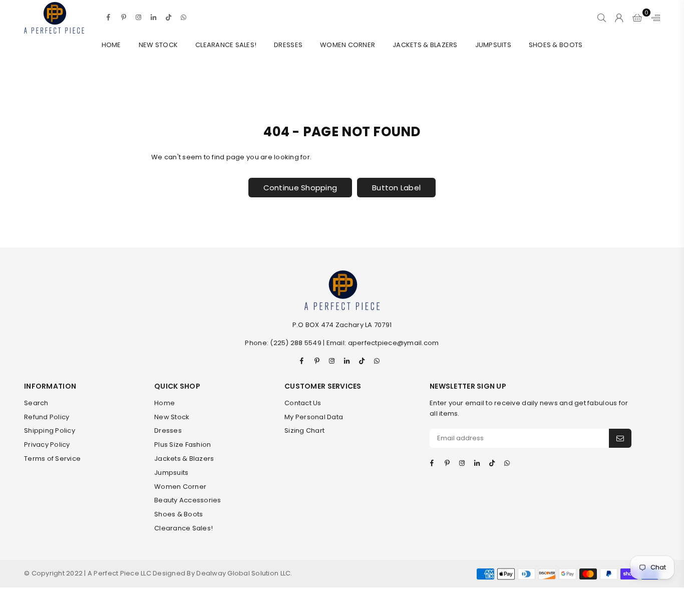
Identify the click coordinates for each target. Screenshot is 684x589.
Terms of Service (52, 458)
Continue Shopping (300, 187)
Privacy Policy (47, 444)
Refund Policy (46, 417)
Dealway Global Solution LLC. (244, 573)
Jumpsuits (493, 45)
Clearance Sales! (225, 45)
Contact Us (302, 403)
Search (36, 403)
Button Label (396, 187)
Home (111, 45)
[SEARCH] (601, 17)
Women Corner (347, 45)
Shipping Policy (49, 430)
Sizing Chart (304, 430)
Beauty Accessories (187, 500)
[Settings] (653, 17)
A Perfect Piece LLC (120, 573)
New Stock (158, 45)
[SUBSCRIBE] (620, 438)
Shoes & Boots (555, 45)
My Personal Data (313, 417)
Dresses (288, 45)
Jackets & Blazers (425, 45)
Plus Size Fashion (182, 444)
